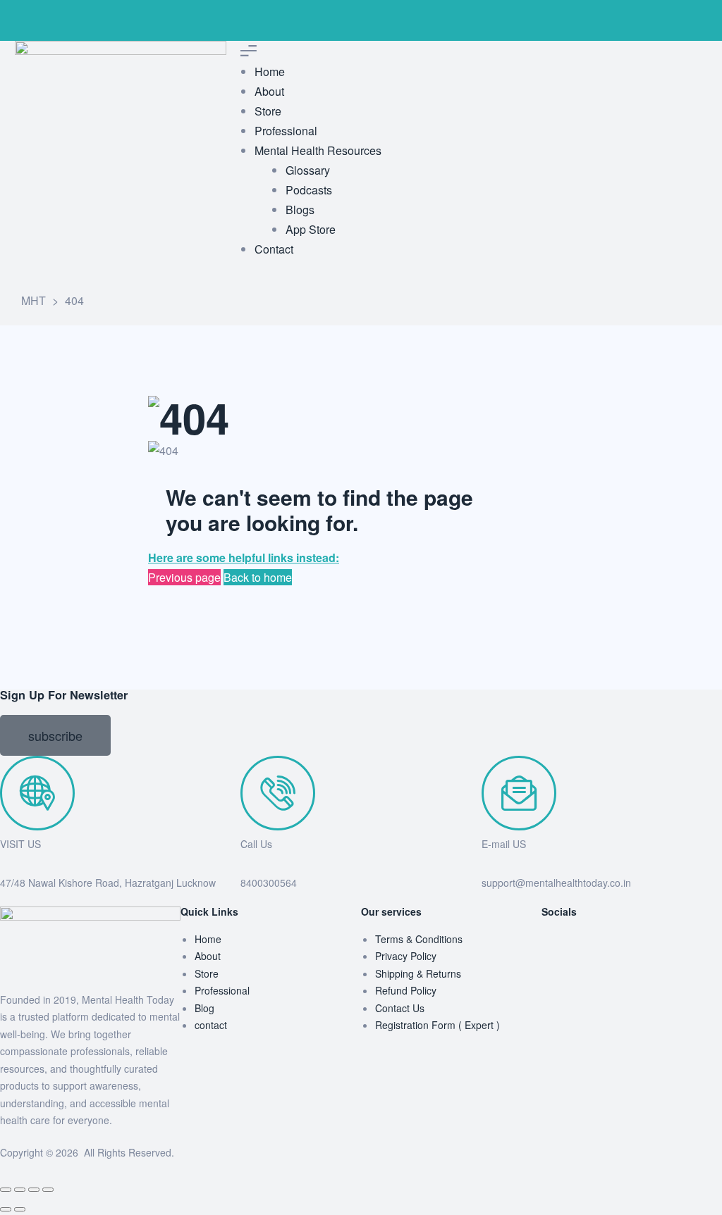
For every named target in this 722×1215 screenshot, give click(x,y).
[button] (55, 735)
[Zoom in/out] (5, 1190)
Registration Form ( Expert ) (437, 1025)
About (208, 956)
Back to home (258, 577)
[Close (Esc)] (48, 1190)
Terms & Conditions (419, 939)
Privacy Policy (405, 956)
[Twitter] (55, 17)
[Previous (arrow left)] (5, 1209)
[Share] (33, 1190)
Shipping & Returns (418, 973)
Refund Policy (405, 990)
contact (211, 1025)
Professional (222, 990)
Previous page (184, 577)
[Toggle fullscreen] (19, 1190)
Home (208, 939)
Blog (204, 1008)
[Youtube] (131, 17)
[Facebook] (559, 948)
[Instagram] (93, 17)
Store (207, 973)
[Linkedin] (170, 17)
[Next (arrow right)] (19, 1209)
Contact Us (399, 1008)
